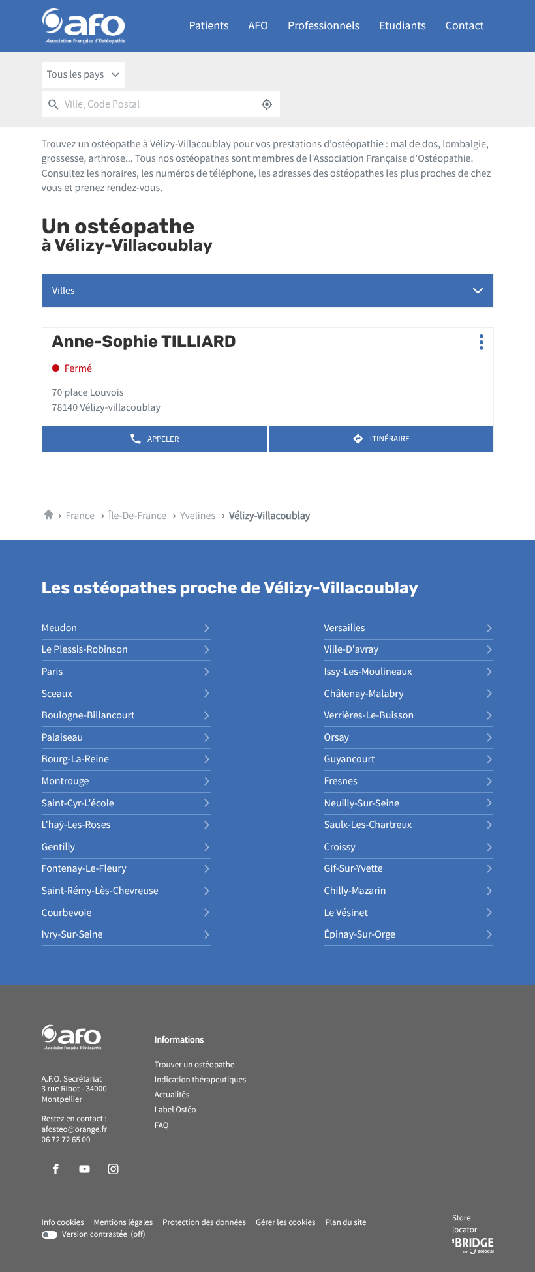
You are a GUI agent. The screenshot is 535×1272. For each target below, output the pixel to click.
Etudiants (402, 25)
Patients (209, 25)
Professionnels (323, 25)
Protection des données (204, 1223)
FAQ (162, 1126)
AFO (258, 25)
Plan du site (345, 1222)
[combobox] (83, 75)
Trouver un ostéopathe (194, 1065)
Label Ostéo (175, 1110)
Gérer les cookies (285, 1222)
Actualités (172, 1095)
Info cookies (63, 1223)
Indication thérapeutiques (201, 1080)
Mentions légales (123, 1223)
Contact (465, 25)
